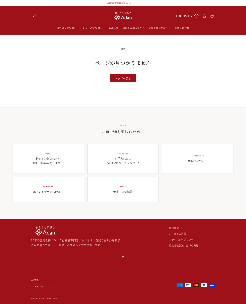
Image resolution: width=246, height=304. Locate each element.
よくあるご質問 (177, 233)
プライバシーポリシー (181, 239)
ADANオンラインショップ (50, 298)
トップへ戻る (123, 78)
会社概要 (174, 227)
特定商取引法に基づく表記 (183, 245)
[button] (34, 16)
